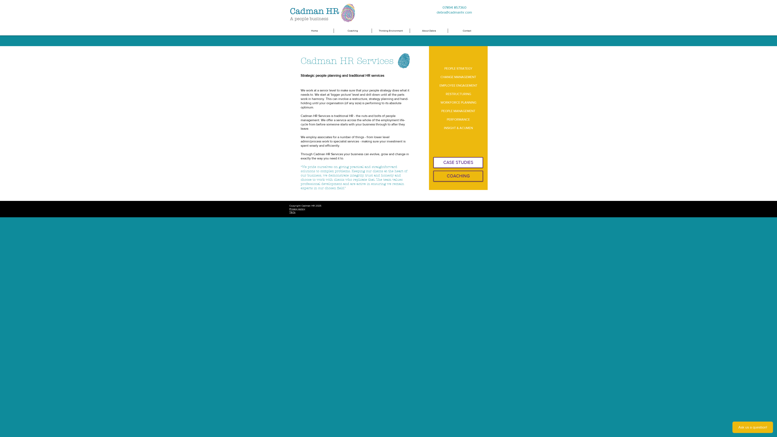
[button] (353, 31)
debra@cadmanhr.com (454, 12)
